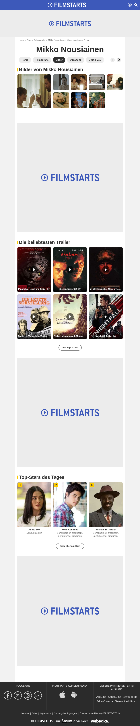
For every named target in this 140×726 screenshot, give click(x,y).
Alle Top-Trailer (70, 347)
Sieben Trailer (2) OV (70, 289)
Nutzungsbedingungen (65, 713)
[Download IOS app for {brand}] (64, 694)
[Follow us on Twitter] (18, 695)
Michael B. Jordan (106, 529)
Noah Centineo (70, 529)
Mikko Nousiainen (56, 40)
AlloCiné (101, 696)
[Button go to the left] (112, 60)
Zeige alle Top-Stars (70, 546)
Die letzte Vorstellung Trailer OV (34, 336)
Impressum (45, 713)
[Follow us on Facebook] (8, 695)
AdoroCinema (104, 701)
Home (21, 40)
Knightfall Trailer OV (106, 336)
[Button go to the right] (119, 60)
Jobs (34, 713)
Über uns (24, 713)
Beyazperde (130, 696)
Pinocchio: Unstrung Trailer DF (34, 289)
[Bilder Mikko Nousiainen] (34, 91)
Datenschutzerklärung (91, 713)
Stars (29, 40)
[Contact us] (38, 695)
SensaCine (114, 696)
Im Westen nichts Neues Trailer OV (106, 289)
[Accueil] (67, 5)
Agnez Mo (34, 529)
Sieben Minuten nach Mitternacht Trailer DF (70, 336)
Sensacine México (126, 701)
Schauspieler (40, 40)
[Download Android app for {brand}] (75, 694)
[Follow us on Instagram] (28, 695)
